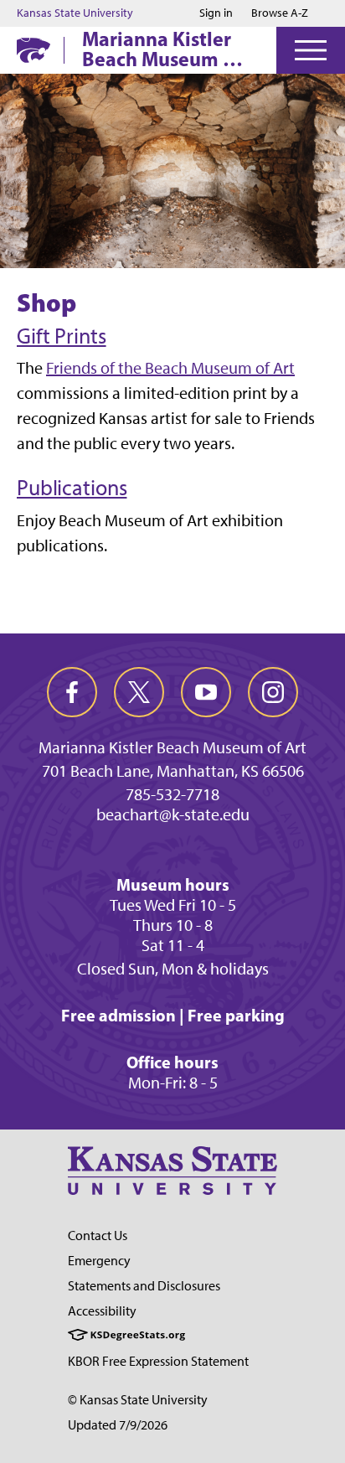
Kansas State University (75, 13)
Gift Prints (61, 336)
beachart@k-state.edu (173, 814)
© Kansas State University (138, 1400)
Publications (71, 487)
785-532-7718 (172, 794)
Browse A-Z (279, 13)
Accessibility (102, 1311)
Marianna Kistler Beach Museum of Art (161, 48)
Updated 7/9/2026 (117, 1425)
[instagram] (273, 692)
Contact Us (97, 1235)
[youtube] (206, 692)
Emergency (99, 1261)
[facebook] (72, 692)
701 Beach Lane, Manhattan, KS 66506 (173, 771)
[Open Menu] (310, 50)
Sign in (216, 13)
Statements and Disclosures (144, 1286)
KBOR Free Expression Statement (158, 1361)
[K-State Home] (33, 50)
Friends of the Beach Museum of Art (170, 368)
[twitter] (139, 692)
